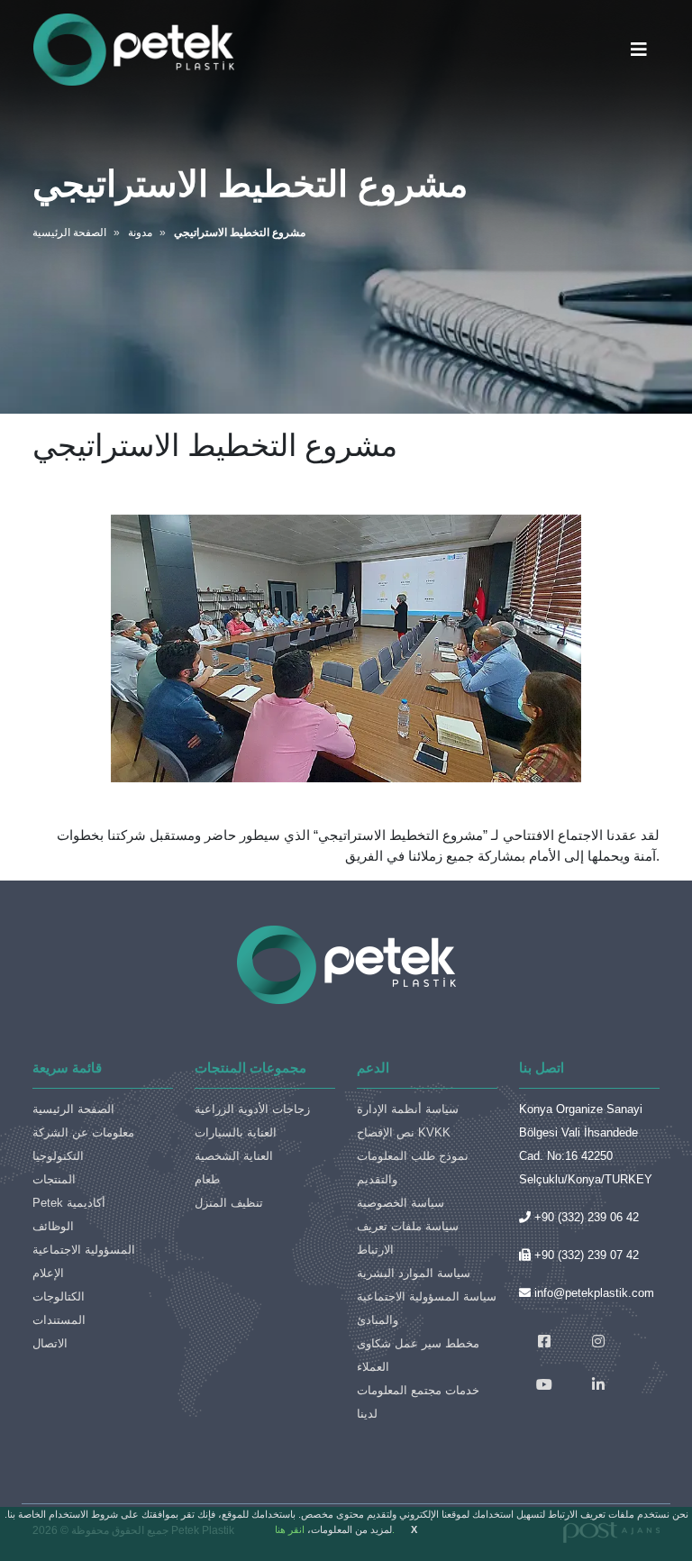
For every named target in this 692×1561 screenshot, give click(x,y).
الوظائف (53, 1226)
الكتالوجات (58, 1296)
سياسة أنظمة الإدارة (408, 1109)
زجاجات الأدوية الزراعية (252, 1109)
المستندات (59, 1320)
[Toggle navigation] (639, 49)
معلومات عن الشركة (83, 1132)
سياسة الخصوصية (400, 1203)
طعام (207, 1179)
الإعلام (48, 1273)
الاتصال (50, 1343)
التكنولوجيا (58, 1156)
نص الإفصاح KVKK (404, 1132)
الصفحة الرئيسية (73, 1109)
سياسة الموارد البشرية (413, 1273)
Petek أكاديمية (68, 1203)
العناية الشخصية (234, 1156)
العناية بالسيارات (236, 1132)
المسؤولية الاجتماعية (83, 1249)
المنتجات (54, 1179)
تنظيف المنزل (229, 1203)
